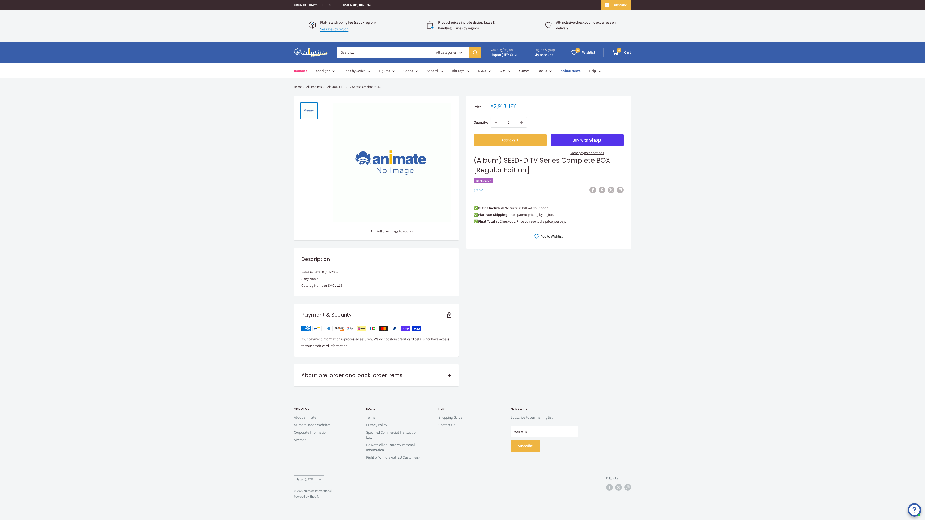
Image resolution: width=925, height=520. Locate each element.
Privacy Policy (376, 424)
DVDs (482, 70)
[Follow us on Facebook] (609, 487)
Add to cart (510, 140)
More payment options (587, 152)
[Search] (475, 52)
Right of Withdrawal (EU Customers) (393, 457)
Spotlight (323, 70)
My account (543, 54)
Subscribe (619, 5)
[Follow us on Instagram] (627, 487)
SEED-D (478, 190)
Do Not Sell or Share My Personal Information (390, 447)
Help (592, 70)
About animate (305, 417)
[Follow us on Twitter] (618, 487)
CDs (502, 70)
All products (314, 87)
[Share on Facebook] (592, 189)
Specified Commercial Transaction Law (391, 435)
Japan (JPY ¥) (305, 479)
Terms (370, 417)
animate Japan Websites (312, 424)
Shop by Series (354, 70)
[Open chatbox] (914, 510)
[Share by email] (620, 189)
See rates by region (334, 29)
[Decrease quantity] (496, 122)
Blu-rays (458, 70)
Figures (384, 70)
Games (524, 70)
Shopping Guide (450, 417)
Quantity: (481, 122)
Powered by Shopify (306, 496)
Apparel (432, 70)
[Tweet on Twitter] (611, 189)
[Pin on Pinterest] (602, 189)
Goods (408, 70)
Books (542, 70)
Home (298, 87)
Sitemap (300, 439)
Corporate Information (311, 432)
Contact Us (446, 424)
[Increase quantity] (521, 122)
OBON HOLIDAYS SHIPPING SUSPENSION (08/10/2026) (332, 5)
